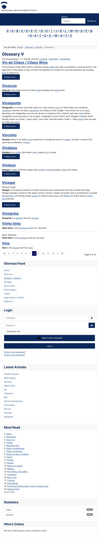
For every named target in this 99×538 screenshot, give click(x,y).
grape (56, 90)
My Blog (7, 282)
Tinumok (11, 480)
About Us (10, 439)
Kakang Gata (13, 489)
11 (48, 253)
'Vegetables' (65, 59)
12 (53, 253)
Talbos (9, 457)
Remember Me (13, 331)
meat (81, 113)
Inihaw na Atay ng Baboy (17, 454)
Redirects (8, 301)
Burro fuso (12, 477)
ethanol (67, 196)
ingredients (34, 110)
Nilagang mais (12, 445)
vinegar (80, 119)
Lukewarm (12, 474)
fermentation (8, 196)
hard (4, 73)
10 (43, 253)
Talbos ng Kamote (14, 451)
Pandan (10, 463)
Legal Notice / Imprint (14, 297)
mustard (50, 170)
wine (57, 67)
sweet (51, 67)
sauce (57, 107)
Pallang (10, 460)
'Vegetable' (53, 59)
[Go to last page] (62, 253)
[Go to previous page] (9, 253)
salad (87, 110)
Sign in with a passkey (51, 338)
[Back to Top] (94, 533)
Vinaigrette (11, 103)
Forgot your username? (14, 355)
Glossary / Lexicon (12, 278)
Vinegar (8, 182)
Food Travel (9, 286)
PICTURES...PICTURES (17, 471)
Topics (7, 293)
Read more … (11, 77)
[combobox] (73, 21)
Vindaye (9, 165)
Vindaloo (9, 148)
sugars (35, 196)
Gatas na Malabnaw (15, 448)
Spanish (19, 218)
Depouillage (12, 483)
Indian (18, 152)
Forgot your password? (14, 352)
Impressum (11, 437)
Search (64, 16)
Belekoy (10, 469)
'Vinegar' (43, 59)
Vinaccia (9, 86)
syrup (30, 139)
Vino (6, 243)
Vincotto (9, 135)
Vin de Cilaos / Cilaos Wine (25, 62)
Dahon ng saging (15, 466)
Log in (49, 346)
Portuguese (23, 228)
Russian (15, 248)
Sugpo (9, 434)
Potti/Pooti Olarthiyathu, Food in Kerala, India (27, 486)
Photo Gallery (10, 290)
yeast (56, 196)
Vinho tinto (11, 223)
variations (6, 110)
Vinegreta (10, 213)
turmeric (42, 170)
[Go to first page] (4, 253)
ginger (64, 170)
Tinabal (9, 442)
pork (47, 152)
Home (6, 270)
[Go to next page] (57, 253)
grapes (67, 139)
